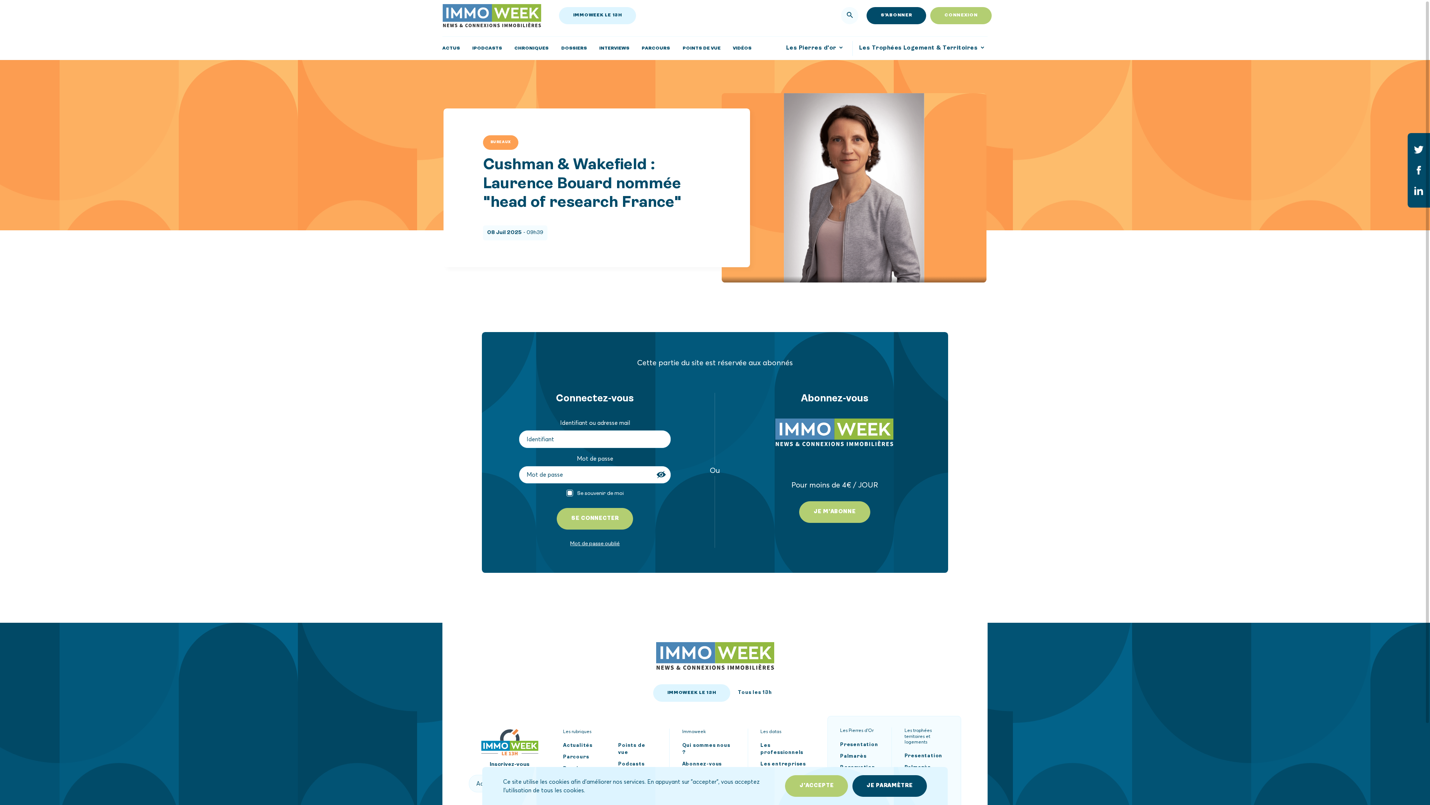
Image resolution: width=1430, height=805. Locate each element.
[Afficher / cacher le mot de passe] (662, 475)
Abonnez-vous (702, 763)
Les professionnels (781, 749)
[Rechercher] (850, 15)
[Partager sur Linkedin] (1419, 191)
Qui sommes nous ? (706, 749)
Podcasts (631, 763)
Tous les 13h (755, 692)
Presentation (859, 744)
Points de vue (631, 749)
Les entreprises (783, 763)
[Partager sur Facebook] (1419, 170)
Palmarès (853, 756)
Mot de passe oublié (595, 544)
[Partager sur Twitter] (1419, 149)
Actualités (577, 745)
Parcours (576, 756)
